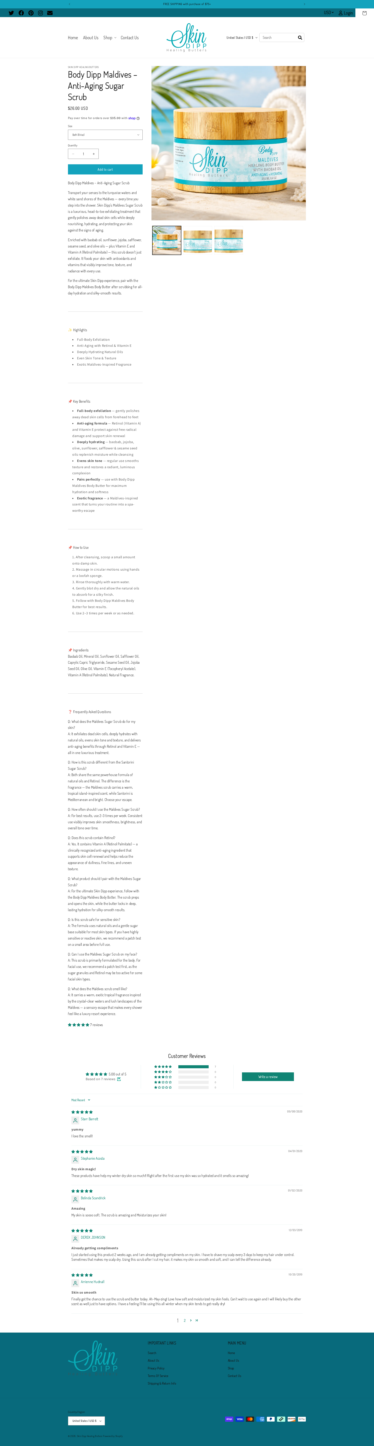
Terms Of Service (158, 1376)
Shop (231, 1368)
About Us (153, 1360)
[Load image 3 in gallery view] (228, 240)
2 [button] (185, 1320)
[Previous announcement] (69, 4)
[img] (82, 1112)
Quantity (72, 145)
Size (70, 126)
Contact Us (234, 1376)
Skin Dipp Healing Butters (90, 1436)
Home (231, 1353)
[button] (364, 13)
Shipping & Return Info (162, 1383)
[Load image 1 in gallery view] (166, 240)
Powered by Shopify (113, 1436)
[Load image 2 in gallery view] (197, 240)
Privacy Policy (156, 1368)
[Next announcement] (304, 4)
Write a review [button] (268, 1077)
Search (152, 1353)
